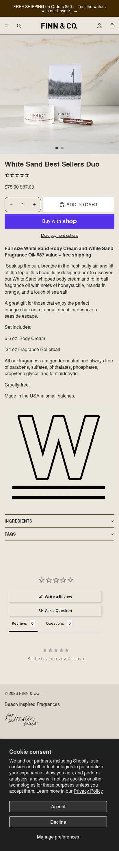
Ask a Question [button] (58, 610)
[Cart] (112, 25)
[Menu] (6, 25)
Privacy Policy (88, 790)
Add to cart (82, 204)
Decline (58, 822)
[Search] (19, 25)
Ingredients (18, 521)
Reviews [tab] (19, 623)
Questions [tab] (55, 623)
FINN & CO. (30, 693)
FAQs (10, 534)
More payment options (59, 235)
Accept (58, 806)
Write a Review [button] (58, 596)
